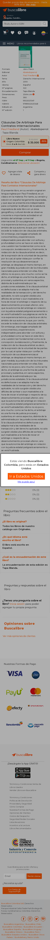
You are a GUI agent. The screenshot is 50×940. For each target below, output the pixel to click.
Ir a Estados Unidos (26, 476)
